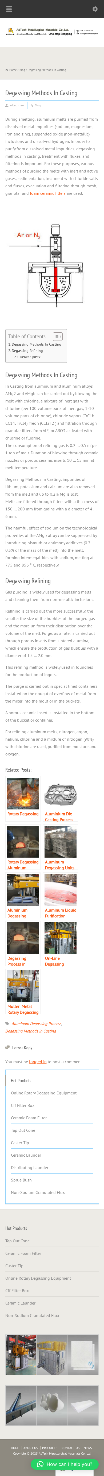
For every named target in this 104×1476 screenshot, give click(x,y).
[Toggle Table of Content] (55, 336)
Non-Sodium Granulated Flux (38, 1192)
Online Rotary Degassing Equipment (44, 1092)
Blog (37, 105)
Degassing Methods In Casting (36, 344)
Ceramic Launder (26, 1155)
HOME (15, 1448)
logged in (38, 1061)
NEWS (88, 1448)
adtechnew (17, 105)
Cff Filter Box (22, 1105)
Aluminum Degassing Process (36, 1023)
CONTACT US (70, 1448)
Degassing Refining (27, 350)
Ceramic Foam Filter (29, 1117)
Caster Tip (20, 1142)
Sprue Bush (21, 1180)
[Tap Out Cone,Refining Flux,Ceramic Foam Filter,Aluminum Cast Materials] (52, 35)
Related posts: (30, 357)
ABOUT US (30, 1448)
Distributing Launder (29, 1167)
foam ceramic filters (48, 193)
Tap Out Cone (23, 1130)
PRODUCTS (49, 1448)
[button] (65, 1464)
